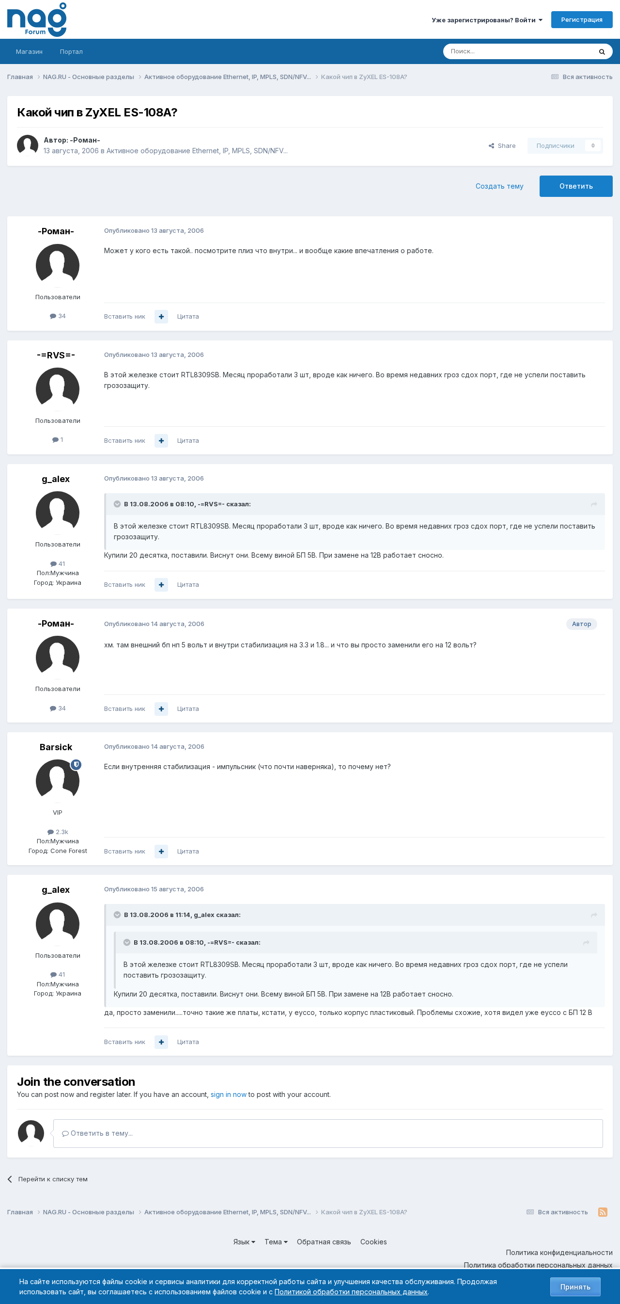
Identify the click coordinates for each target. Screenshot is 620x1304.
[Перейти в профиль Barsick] (57, 781)
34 (61, 316)
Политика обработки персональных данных (538, 1265)
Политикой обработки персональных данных (351, 1292)
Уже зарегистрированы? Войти (485, 20)
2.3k (61, 832)
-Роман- (85, 140)
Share (505, 145)
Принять (575, 1287)
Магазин (29, 51)
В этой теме (561, 51)
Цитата (188, 316)
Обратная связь (324, 1242)
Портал (71, 51)
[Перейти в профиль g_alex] (57, 513)
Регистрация (582, 19)
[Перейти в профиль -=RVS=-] (57, 389)
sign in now (229, 1094)
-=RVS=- (56, 355)
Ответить (576, 186)
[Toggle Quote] (118, 504)
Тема (274, 1242)
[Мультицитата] (161, 316)
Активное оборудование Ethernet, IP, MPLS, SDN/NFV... (197, 150)
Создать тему (500, 186)
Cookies (373, 1242)
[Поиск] (602, 51)
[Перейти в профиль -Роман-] (27, 145)
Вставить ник (124, 316)
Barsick (56, 747)
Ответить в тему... (101, 1133)
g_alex (56, 479)
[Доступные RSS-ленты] (603, 1212)
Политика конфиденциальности (559, 1252)
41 (61, 563)
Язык (242, 1242)
